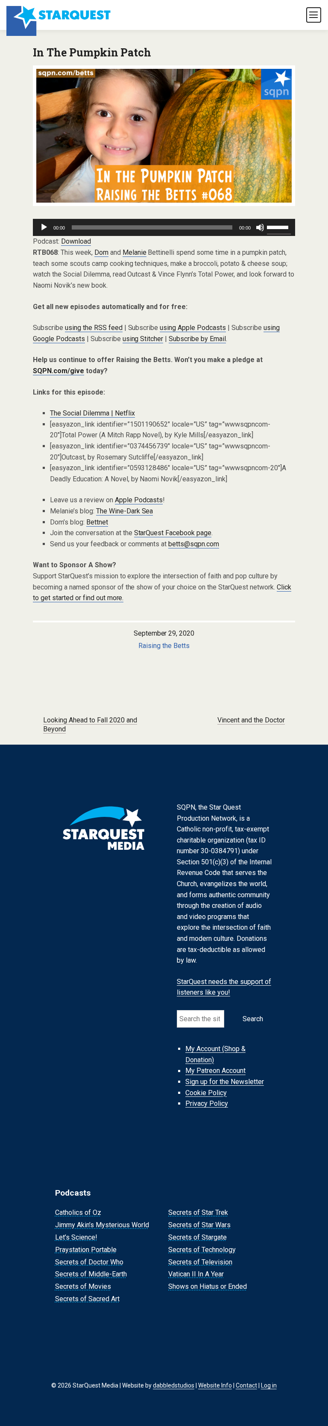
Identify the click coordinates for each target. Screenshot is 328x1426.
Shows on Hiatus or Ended (207, 1286)
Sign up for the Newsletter (224, 1082)
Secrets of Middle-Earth (91, 1274)
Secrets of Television (200, 1262)
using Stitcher (143, 339)
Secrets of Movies (83, 1286)
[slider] (279, 226)
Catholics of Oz (78, 1213)
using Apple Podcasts (193, 328)
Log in (269, 1385)
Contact (246, 1385)
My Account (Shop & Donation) (215, 1054)
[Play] (44, 227)
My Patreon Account (215, 1071)
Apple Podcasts (139, 500)
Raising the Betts (164, 646)
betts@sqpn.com (193, 544)
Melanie (134, 252)
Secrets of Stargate (197, 1237)
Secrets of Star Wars (199, 1225)
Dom (101, 252)
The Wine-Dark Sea (124, 511)
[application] (164, 227)
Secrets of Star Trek (198, 1213)
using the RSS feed (94, 328)
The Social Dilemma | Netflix (92, 413)
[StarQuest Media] (59, 15)
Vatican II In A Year (196, 1274)
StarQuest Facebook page (173, 533)
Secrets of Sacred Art (87, 1299)
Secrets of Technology (202, 1250)
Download (76, 241)
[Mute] (260, 227)
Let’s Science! (76, 1237)
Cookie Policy (206, 1093)
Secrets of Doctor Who (89, 1262)
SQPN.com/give (58, 371)
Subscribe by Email (197, 339)
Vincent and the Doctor (251, 720)
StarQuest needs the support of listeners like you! (224, 987)
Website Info (215, 1385)
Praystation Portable (86, 1250)
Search (253, 1019)
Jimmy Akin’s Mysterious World (102, 1225)
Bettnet (97, 522)
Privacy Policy (206, 1103)
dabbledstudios (173, 1385)
